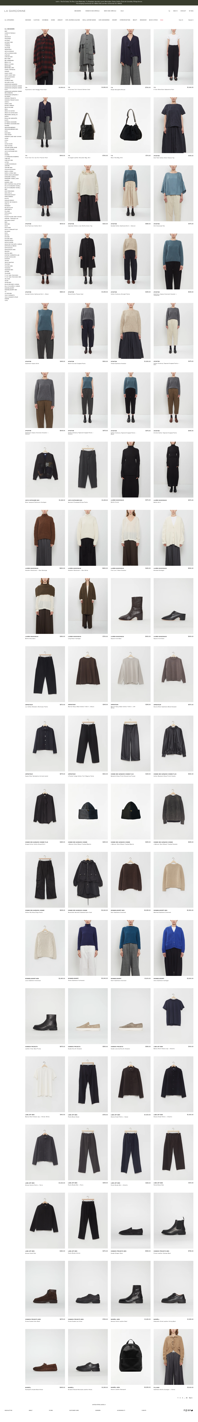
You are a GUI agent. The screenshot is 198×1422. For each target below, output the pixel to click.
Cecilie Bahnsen (10, 77)
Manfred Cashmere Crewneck (162, 912)
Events (144, 1410)
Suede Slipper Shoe (117, 1253)
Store (51, 1410)
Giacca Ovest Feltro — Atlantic (163, 1116)
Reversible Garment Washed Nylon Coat (80, 912)
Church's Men (9, 80)
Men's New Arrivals (110, 11)
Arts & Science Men (11, 53)
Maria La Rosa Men (10, 173)
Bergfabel (8, 66)
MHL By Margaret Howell (12, 186)
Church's (7, 78)
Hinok (6, 138)
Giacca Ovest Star (30, 1253)
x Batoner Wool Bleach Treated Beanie (79, 844)
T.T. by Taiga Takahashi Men (13, 277)
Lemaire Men (8, 167)
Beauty (135, 20)
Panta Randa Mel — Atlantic (119, 1185)
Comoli (7, 102)
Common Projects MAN (12, 100)
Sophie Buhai (9, 247)
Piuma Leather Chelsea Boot (162, 1253)
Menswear (143, 20)
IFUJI (6, 142)
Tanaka (7, 260)
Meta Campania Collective (13, 184)
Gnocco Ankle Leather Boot (119, 1321)
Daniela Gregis (9, 105)
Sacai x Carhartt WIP (11, 229)
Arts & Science (9, 51)
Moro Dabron (9, 196)
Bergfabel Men (9, 67)
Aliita (6, 35)
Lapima (7, 162)
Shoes (53, 20)
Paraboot (8, 205)
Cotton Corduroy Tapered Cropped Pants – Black (123, 433)
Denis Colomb (9, 107)
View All (181, 20)
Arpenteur (8, 49)
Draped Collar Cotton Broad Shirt (35, 844)
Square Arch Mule (159, 638)
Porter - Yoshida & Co (11, 218)
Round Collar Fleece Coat (75, 294)
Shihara (7, 236)
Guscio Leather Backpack (118, 1389)
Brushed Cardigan (159, 570)
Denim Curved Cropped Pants (76, 363)
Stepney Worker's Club (12, 255)
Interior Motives (125, 20)
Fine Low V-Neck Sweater (118, 570)
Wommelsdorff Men (11, 289)
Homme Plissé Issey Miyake (13, 136)
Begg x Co (8, 62)
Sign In (175, 11)
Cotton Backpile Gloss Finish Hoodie (165, 776)
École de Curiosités (11, 118)
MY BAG (191, 11)
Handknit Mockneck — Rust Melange (36, 570)
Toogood (7, 268)
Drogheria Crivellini (11, 114)
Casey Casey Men (10, 75)
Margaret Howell (10, 176)
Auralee (7, 55)
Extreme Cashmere (10, 122)
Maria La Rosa (9, 171)
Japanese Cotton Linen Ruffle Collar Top (80, 226)
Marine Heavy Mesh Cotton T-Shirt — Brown (81, 706)
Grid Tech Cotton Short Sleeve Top (164, 157)
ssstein (7, 251)
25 (186, 1398)
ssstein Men (8, 253)
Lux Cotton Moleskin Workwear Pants (36, 706)
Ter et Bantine (9, 262)
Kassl (6, 153)
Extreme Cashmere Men (12, 123)
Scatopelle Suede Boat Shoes (34, 1389)
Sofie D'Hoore (9, 242)
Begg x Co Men (9, 64)
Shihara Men (8, 238)
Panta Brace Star (159, 1185)
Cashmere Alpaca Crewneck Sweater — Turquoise (165, 295)
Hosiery (114, 20)
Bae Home (8, 58)
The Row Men (9, 266)
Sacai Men (8, 227)
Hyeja (6, 140)
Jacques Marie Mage (11, 147)
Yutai (6, 300)
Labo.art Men (9, 160)
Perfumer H (8, 209)
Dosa (6, 109)
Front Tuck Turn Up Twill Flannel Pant (36, 157)
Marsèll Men (9, 182)
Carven (7, 71)
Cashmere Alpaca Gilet (32, 363)
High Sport (8, 134)
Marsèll (7, 180)
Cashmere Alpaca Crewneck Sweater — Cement (37, 433)
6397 (6, 31)
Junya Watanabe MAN (11, 151)
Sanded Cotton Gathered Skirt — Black (37, 294)
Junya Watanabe (9, 149)
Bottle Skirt (157, 502)
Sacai (6, 226)
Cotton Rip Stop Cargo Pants (34, 912)
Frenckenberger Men (11, 129)
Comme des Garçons (11, 84)
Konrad (7, 154)
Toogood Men (9, 269)
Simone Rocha (9, 240)
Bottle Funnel (115, 502)
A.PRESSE (7, 46)
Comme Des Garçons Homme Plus (122, 774)
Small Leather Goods (89, 20)
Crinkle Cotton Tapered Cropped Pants (165, 433)
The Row (7, 264)
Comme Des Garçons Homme (13, 86)
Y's (5, 291)
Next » (191, 1398)
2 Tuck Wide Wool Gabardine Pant (164, 89)
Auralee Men (9, 56)
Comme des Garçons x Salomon (11, 95)
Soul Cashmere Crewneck (118, 912)
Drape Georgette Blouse (118, 89)
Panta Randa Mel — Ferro (75, 1185)
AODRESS (7, 44)
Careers (97, 1410)
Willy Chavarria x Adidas (12, 286)
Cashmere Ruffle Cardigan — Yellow (164, 1389)
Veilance (7, 278)
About (30, 1410)
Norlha (7, 204)
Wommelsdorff (9, 288)
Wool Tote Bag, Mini (117, 157)
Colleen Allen (9, 82)
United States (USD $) (98, 1404)
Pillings (7, 211)
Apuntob (7, 47)
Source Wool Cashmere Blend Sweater (165, 706)
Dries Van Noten (10, 111)
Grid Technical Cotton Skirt (33, 226)
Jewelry (60, 20)
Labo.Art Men (158, 1046)
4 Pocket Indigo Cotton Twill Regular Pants (81, 776)
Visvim (6, 280)
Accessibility (121, 1410)
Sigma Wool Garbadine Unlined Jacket (36, 776)
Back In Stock (153, 20)
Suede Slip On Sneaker (75, 1048)
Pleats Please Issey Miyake (13, 216)
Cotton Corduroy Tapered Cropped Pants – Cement (80, 433)
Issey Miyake (8, 145)
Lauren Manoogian (10, 164)
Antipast (7, 40)
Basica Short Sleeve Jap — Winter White (37, 1116)
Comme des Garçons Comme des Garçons (13, 92)
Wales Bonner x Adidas (12, 284)
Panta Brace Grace (73, 1117)
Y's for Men (8, 293)
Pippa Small (8, 213)
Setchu (7, 235)
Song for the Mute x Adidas (13, 244)
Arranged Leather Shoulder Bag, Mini (79, 157)
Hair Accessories (104, 20)
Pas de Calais (9, 207)
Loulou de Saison (10, 169)
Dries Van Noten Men (11, 112)
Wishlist (183, 11)
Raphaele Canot (10, 220)
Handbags (45, 20)
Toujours (7, 273)
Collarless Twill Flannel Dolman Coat (79, 89)
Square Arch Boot (116, 638)
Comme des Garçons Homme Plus (13, 88)
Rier (6, 222)
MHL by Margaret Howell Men (12, 188)
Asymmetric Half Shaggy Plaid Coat (36, 89)
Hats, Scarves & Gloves (72, 20)
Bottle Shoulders (30, 638)
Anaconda (8, 38)
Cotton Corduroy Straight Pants (120, 294)
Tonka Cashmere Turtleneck (76, 980)
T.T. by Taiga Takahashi (11, 275)
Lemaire (7, 165)
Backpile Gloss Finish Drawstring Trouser (123, 776)
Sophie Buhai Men (10, 249)
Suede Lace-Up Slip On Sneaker (120, 1048)
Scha (6, 233)
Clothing (36, 20)
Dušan (6, 116)
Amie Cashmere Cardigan (161, 980)
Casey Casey (8, 73)
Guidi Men (8, 133)
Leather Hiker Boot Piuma (33, 1048)
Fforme (7, 125)
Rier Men (7, 224)
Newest (190, 20)
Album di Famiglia (10, 33)
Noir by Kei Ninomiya (11, 202)
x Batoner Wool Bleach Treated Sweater (166, 844)
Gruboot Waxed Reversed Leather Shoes (80, 1389)
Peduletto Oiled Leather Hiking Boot (165, 1321)
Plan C (7, 215)
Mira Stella (8, 193)
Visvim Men (8, 282)
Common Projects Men (118, 1251)
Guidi (6, 131)
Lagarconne (15, 11)
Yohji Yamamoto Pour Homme (11, 298)
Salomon (7, 231)
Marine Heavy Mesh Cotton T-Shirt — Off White (123, 707)
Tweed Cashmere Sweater (118, 363)
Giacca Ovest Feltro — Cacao (119, 1117)
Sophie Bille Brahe (10, 246)
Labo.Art (7, 158)
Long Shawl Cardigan (74, 638)
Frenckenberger (10, 127)
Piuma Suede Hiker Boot (32, 1321)
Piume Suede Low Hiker (75, 1321)
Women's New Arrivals (92, 11)
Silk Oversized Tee (159, 226)
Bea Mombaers (9, 60)
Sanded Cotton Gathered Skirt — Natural (123, 226)
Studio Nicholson (10, 257)
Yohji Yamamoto (10, 295)
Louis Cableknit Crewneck (33, 980)
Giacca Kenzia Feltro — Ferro (34, 1185)
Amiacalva (8, 36)
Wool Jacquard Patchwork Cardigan (35, 502)
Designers (77, 11)
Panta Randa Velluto (74, 1253)
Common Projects (10, 98)
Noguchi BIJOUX (9, 200)
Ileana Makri (8, 144)
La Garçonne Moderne (12, 156)
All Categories (9, 20)
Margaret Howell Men (12, 178)
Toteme (7, 271)
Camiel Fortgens (10, 69)
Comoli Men (8, 103)
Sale (122, 11)
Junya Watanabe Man (32, 500)
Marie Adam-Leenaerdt (12, 175)
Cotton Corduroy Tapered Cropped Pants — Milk (166, 364)
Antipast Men (9, 42)
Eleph (6, 120)
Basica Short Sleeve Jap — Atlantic (164, 1048)
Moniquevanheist (10, 195)
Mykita (7, 198)
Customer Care (74, 1410)
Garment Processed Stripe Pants (78, 502)
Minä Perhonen (9, 191)
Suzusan (7, 258)
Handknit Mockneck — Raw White (78, 570)
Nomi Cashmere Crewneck (118, 980)
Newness (28, 20)
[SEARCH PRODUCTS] (170, 11)
